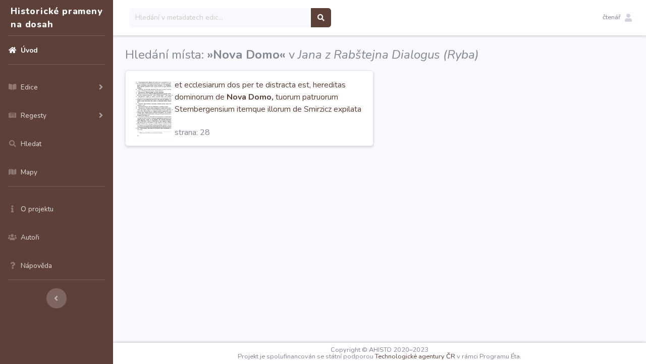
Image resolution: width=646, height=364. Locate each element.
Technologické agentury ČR (415, 356)
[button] (617, 17)
